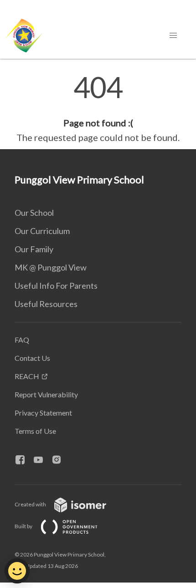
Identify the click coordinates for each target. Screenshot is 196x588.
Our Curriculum (42, 231)
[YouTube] (42, 460)
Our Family (34, 249)
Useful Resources (46, 304)
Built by (24, 526)
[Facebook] (24, 460)
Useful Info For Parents (56, 286)
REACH (27, 376)
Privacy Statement (43, 412)
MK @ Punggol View (51, 267)
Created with (31, 504)
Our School (34, 213)
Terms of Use (35, 431)
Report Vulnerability (46, 394)
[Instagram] (60, 460)
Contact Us (32, 358)
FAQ (22, 339)
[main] (98, 109)
